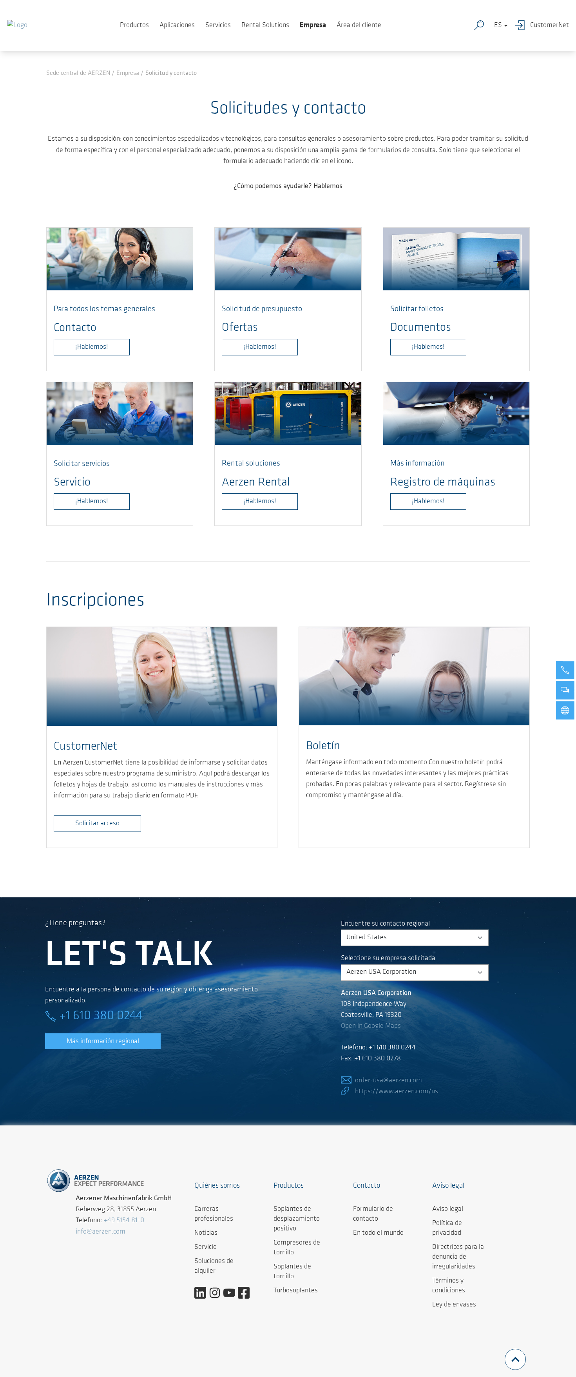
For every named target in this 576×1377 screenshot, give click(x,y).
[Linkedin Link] (203, 1292)
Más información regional (103, 1041)
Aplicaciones (177, 25)
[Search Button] (480, 25)
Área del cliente (359, 25)
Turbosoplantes (296, 1290)
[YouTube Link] (232, 1292)
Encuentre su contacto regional (385, 924)
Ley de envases (454, 1304)
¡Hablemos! (91, 347)
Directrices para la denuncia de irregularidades (458, 1257)
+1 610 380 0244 (101, 1016)
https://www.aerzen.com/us (396, 1091)
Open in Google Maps (371, 1026)
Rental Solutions (265, 25)
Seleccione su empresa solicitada (388, 958)
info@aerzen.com (100, 1232)
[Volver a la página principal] (17, 25)
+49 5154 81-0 (123, 1220)
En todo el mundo (378, 1233)
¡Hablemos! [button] (428, 501)
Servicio (205, 1247)
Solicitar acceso (97, 823)
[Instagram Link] (217, 1292)
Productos (134, 25)
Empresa (313, 25)
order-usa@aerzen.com (388, 1080)
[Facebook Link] (246, 1292)
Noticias (205, 1233)
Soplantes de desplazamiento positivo (297, 1219)
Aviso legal (447, 1209)
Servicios (218, 25)
